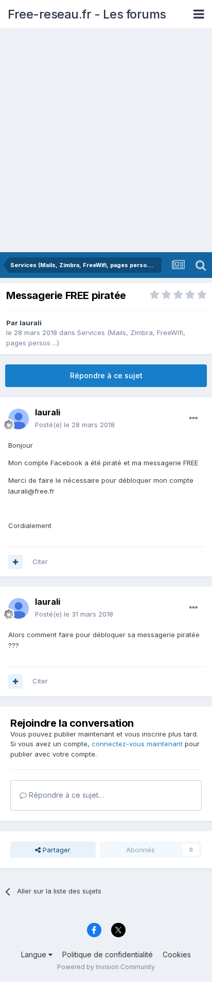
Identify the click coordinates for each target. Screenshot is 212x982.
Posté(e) (75, 424)
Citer (40, 561)
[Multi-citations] (15, 562)
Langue (34, 954)
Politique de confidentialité (107, 954)
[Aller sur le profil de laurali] (18, 419)
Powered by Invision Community (106, 967)
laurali (31, 323)
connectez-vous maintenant (137, 744)
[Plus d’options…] (193, 418)
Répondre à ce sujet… (65, 795)
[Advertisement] (106, 141)
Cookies (177, 954)
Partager (55, 850)
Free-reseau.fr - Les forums (87, 14)
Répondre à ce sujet (106, 375)
